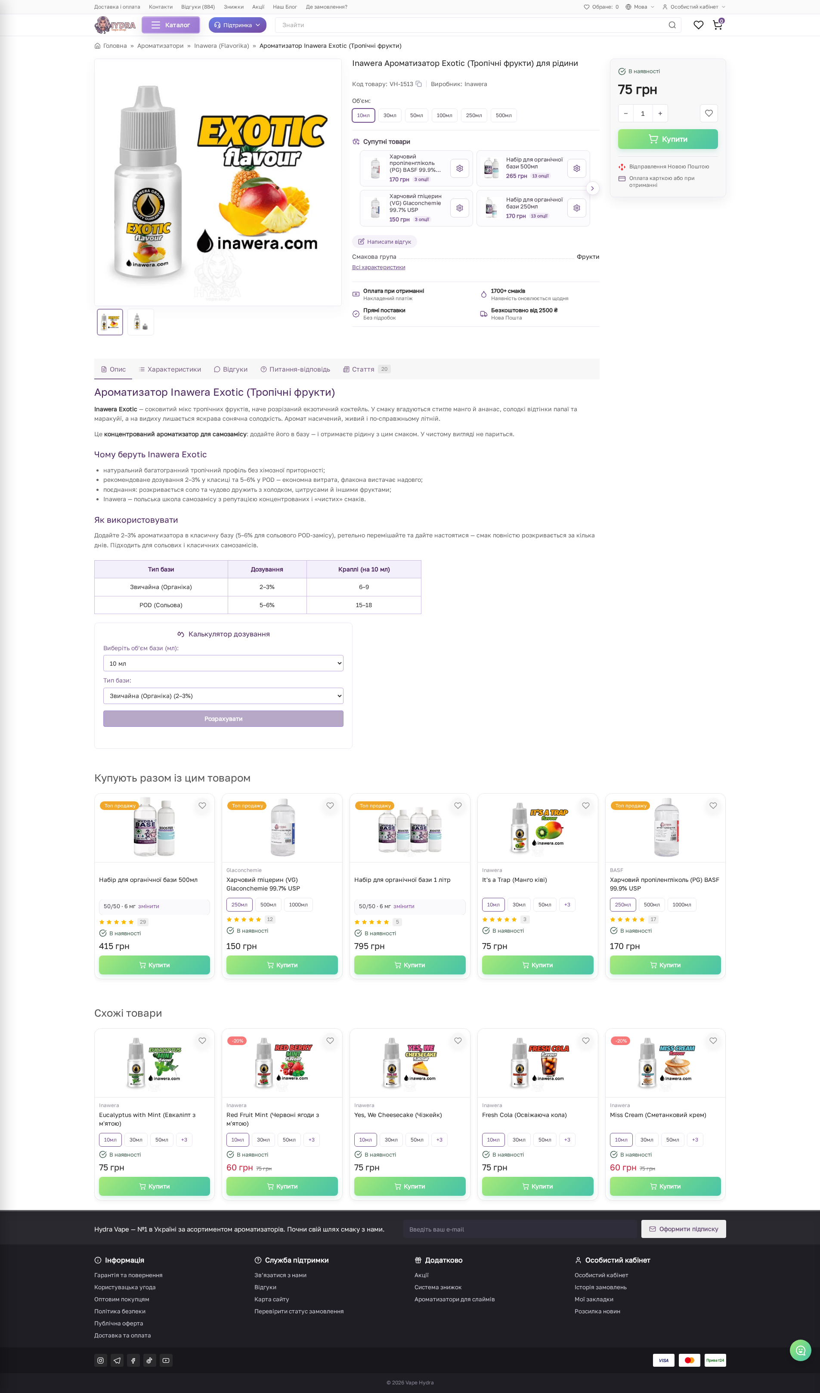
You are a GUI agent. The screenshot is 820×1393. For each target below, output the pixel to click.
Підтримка (237, 25)
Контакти (161, 6)
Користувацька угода (125, 1287)
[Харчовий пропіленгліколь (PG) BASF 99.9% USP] (375, 168)
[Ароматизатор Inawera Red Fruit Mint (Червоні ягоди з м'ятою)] (282, 1063)
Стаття (369, 369)
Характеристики (174, 369)
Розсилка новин (597, 1311)
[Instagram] (100, 1360)
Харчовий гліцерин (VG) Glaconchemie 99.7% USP (263, 884)
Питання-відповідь (299, 369)
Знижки (234, 6)
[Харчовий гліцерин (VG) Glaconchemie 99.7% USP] (375, 208)
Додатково (444, 1260)
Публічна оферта (118, 1323)
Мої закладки (594, 1299)
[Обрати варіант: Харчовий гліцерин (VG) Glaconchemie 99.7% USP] (459, 208)
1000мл (298, 904)
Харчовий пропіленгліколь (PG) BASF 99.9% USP (664, 884)
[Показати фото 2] (140, 322)
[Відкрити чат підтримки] (800, 1350)
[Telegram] (117, 1360)
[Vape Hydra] (118, 25)
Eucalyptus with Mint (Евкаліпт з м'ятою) (147, 1119)
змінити (148, 906)
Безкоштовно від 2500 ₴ (524, 310)
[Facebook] (133, 1360)
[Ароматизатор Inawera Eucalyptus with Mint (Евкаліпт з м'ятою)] (154, 1063)
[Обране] (698, 25)
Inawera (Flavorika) (221, 45)
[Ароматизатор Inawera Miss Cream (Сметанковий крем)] (665, 1063)
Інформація (124, 1260)
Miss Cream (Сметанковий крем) (658, 1114)
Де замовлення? (326, 6)
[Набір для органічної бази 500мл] (491, 168)
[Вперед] (593, 188)
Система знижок (438, 1287)
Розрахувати (223, 718)
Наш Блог (285, 6)
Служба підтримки (297, 1260)
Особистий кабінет (694, 6)
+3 (567, 904)
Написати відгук (389, 241)
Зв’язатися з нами (280, 1275)
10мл (493, 904)
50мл (544, 904)
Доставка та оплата (122, 1335)
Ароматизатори (160, 45)
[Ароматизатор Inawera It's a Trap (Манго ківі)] (537, 828)
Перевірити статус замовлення (299, 1311)
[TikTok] (149, 1360)
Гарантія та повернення (128, 1275)
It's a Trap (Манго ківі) (514, 879)
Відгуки (235, 369)
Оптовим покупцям (121, 1299)
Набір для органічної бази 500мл (148, 879)
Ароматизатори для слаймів (455, 1299)
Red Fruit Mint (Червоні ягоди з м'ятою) (272, 1119)
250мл (240, 904)
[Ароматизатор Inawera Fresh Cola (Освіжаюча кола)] (537, 1063)
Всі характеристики (378, 267)
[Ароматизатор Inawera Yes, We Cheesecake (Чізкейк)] (410, 1063)
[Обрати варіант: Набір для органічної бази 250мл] (576, 208)
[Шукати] (672, 25)
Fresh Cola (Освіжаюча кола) (524, 1114)
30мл (519, 904)
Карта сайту (271, 1299)
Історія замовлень (601, 1287)
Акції (258, 6)
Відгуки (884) (198, 6)
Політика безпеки (119, 1311)
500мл (268, 904)
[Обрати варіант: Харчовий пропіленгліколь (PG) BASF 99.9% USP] (459, 168)
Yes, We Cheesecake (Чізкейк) (398, 1114)
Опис (118, 369)
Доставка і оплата (117, 6)
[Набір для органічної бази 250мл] (491, 208)
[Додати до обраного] (709, 113)
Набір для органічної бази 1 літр (402, 879)
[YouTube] (166, 1360)
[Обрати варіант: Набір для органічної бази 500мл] (576, 168)
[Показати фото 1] (110, 322)
